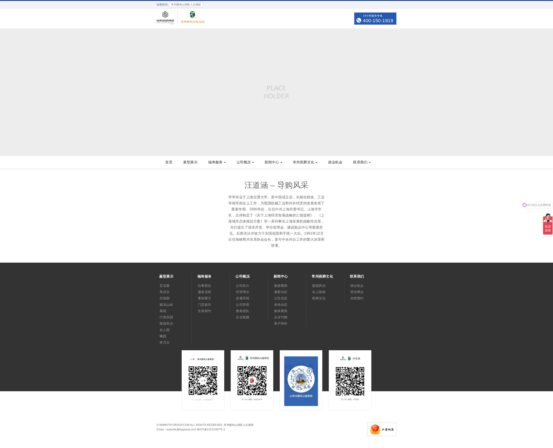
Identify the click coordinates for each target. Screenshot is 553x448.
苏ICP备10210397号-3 (211, 429)
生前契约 (204, 311)
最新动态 (281, 292)
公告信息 (281, 298)
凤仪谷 (165, 292)
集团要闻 (281, 285)
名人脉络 (319, 292)
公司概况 (244, 162)
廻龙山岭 (166, 304)
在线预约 (357, 298)
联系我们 (361, 162)
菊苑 (163, 311)
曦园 (163, 336)
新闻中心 (272, 162)
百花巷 (165, 285)
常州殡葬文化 (304, 162)
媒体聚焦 (281, 311)
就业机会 (335, 162)
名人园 (165, 330)
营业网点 (357, 292)
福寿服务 (216, 162)
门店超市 (204, 304)
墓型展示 (190, 162)
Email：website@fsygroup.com (176, 429)
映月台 (165, 342)
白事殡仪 (204, 285)
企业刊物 (281, 317)
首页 (168, 162)
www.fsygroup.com (174, 424)
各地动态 (281, 304)
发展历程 (242, 298)
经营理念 (242, 292)
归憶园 (165, 298)
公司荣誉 (242, 304)
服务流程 (204, 292)
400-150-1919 (378, 20)
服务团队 (242, 311)
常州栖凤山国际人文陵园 (239, 424)
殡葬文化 (319, 298)
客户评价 (281, 323)
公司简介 (242, 285)
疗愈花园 (166, 317)
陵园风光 (166, 323)
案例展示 (204, 298)
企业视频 (242, 317)
